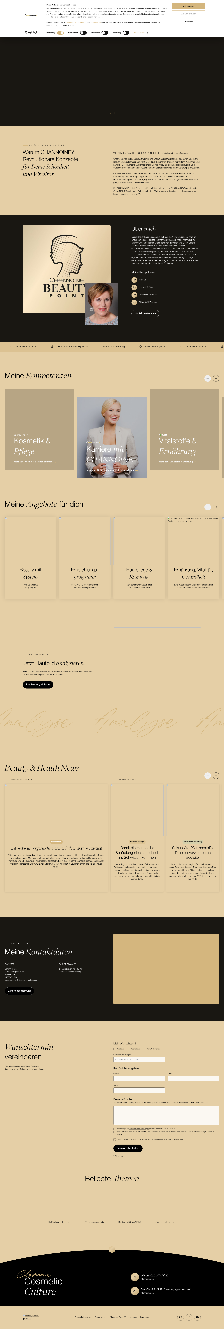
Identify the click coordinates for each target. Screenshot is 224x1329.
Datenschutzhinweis (83, 1317)
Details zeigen (139, 33)
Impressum (144, 1317)
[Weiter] (216, 378)
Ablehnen (189, 21)
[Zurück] (207, 378)
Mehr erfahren (147, 1279)
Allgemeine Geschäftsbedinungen (123, 1317)
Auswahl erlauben (188, 14)
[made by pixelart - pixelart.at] (32, 1317)
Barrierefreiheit (100, 1317)
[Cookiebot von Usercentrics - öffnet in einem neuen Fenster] (31, 33)
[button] (166, 966)
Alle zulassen (188, 6)
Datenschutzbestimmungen (139, 1129)
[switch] (83, 33)
